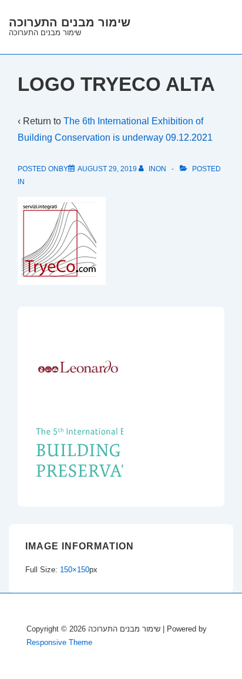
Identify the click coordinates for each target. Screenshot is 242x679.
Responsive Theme (59, 642)
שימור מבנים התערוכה (69, 22)
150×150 (74, 569)
